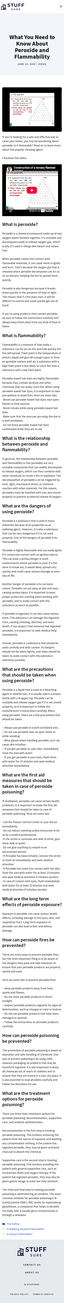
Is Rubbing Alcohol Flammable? (25, 1229)
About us (32, 1272)
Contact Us (32, 1264)
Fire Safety (13, 1224)
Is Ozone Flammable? (20, 1234)
